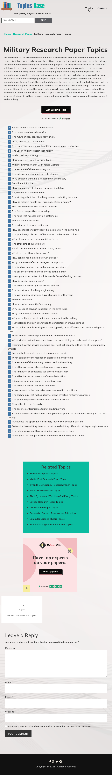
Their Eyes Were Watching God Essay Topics (54, 496)
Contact (102, 8)
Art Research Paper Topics (44, 507)
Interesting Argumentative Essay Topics (51, 524)
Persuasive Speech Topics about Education (53, 513)
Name (9, 682)
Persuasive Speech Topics (44, 473)
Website (9, 711)
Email (9, 697)
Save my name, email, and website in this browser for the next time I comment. (50, 726)
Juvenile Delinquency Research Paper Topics (53, 484)
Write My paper (50, 571)
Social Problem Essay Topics (45, 490)
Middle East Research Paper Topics (49, 479)
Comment (10, 648)
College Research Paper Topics (46, 501)
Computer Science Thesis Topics (47, 518)
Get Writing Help (56, 109)
